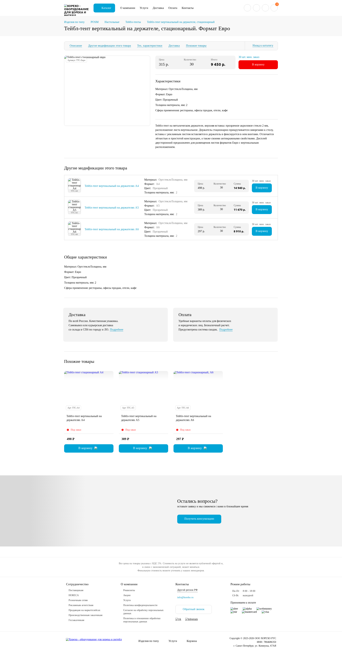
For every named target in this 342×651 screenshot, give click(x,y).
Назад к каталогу (263, 45)
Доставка (158, 7)
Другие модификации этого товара (109, 45)
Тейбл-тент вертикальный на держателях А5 (112, 207)
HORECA (74, 595)
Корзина (192, 640)
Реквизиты (129, 590)
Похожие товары (196, 45)
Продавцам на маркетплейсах (84, 610)
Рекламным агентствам (81, 605)
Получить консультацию (199, 518)
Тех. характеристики (149, 45)
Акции (127, 595)
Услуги (144, 7)
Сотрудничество (77, 584)
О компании (127, 7)
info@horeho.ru (185, 597)
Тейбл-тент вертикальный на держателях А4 (112, 185)
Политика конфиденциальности (140, 605)
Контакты (188, 7)
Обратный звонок (193, 609)
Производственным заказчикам (85, 615)
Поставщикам (76, 590)
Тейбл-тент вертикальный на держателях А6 (112, 229)
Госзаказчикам (76, 620)
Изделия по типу (148, 640)
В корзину (258, 64)
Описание (76, 45)
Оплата (172, 7)
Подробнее (116, 329)
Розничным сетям (78, 600)
